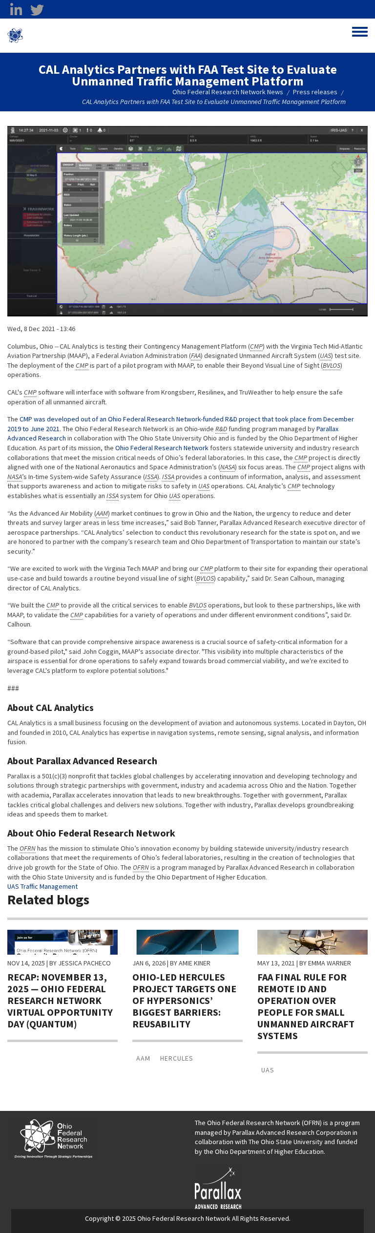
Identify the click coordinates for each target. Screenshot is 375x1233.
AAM (143, 1058)
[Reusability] (187, 941)
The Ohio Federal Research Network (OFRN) (258, 1122)
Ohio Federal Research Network (80, 35)
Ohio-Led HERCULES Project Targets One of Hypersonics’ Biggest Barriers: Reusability (184, 1000)
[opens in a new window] (218, 1186)
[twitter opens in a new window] (37, 10)
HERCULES (176, 1058)
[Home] (15, 36)
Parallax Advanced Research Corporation (291, 1132)
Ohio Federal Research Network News (227, 91)
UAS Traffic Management (42, 886)
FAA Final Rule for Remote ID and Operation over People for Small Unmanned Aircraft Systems (305, 1006)
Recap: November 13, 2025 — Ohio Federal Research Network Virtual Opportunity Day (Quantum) (60, 1000)
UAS (267, 1070)
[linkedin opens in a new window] (16, 10)
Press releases (315, 91)
